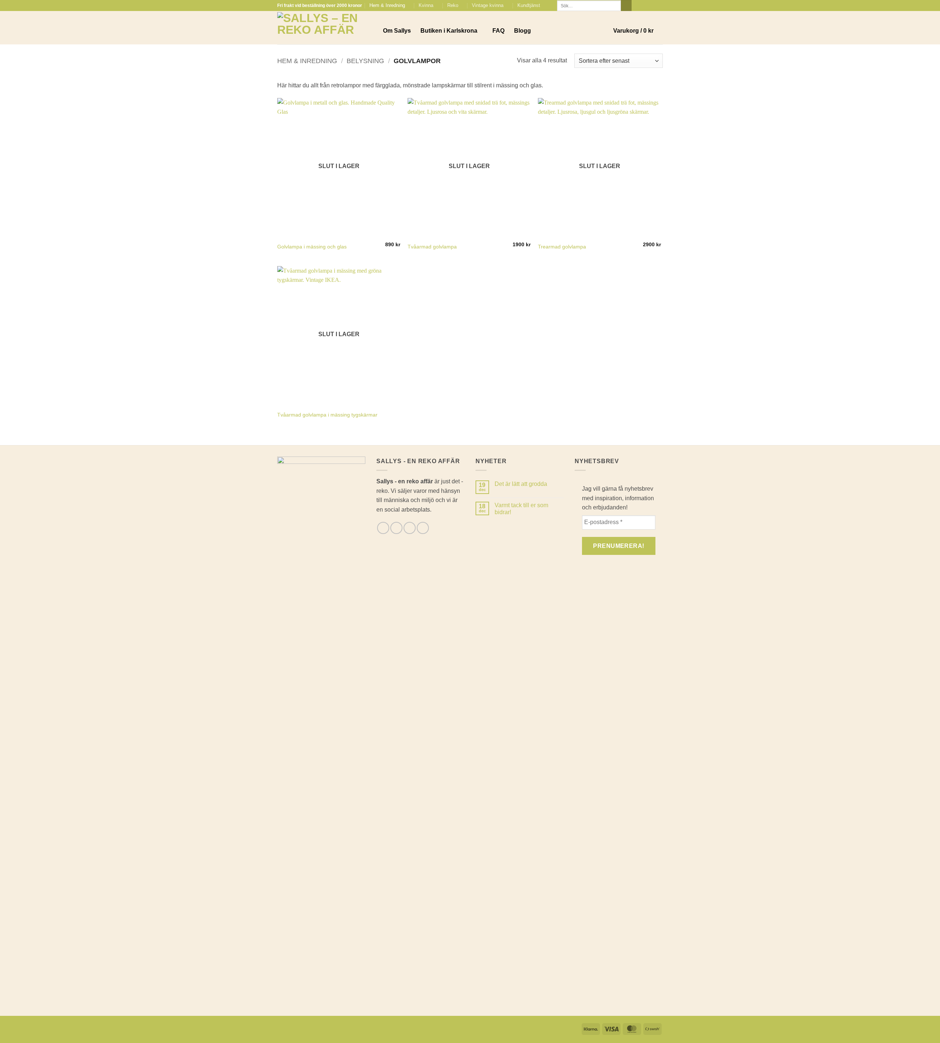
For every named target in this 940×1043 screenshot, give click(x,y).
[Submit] (626, 5)
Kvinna (426, 5)
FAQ (498, 31)
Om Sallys (397, 31)
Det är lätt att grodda (521, 484)
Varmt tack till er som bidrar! (521, 508)
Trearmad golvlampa (562, 247)
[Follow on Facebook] (638, 5)
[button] (638, 31)
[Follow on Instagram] (645, 5)
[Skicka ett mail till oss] (652, 5)
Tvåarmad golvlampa (432, 247)
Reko (452, 5)
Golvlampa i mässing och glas (312, 247)
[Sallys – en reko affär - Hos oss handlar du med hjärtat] (324, 28)
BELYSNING (365, 61)
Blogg (522, 31)
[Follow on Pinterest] (659, 5)
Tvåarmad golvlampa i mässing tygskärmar (327, 415)
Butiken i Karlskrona (448, 31)
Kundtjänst (528, 5)
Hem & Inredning (387, 5)
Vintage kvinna (487, 5)
